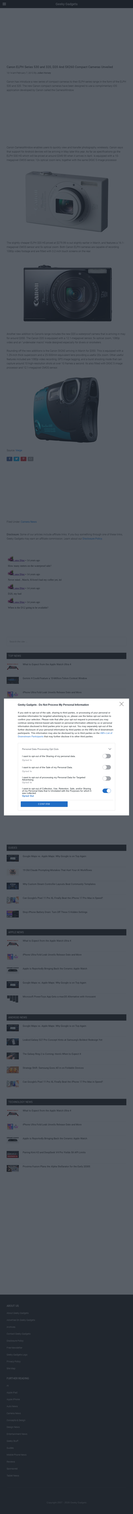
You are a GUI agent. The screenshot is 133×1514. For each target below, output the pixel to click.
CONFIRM (44, 804)
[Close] (123, 705)
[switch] (107, 756)
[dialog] (66, 757)
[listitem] (66, 749)
